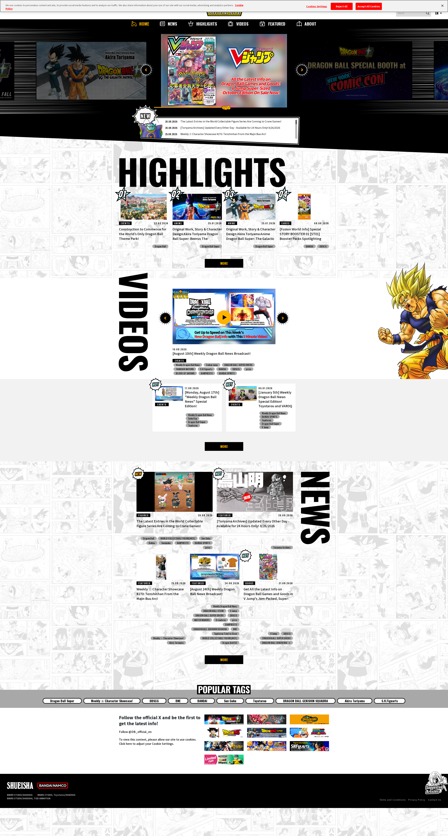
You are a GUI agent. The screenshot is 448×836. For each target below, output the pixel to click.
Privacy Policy (416, 799)
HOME (144, 23)
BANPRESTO (183, 543)
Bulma (152, 543)
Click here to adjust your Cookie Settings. (146, 743)
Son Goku (205, 538)
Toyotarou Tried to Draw (225, 633)
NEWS (172, 23)
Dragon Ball (160, 246)
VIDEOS (242, 23)
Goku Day (192, 418)
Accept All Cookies (369, 6)
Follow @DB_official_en (135, 732)
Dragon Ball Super (210, 246)
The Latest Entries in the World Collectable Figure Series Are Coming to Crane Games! (230, 121)
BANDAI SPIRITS (269, 416)
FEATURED (276, 23)
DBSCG (323, 246)
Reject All (341, 6)
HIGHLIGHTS (206, 23)
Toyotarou (193, 425)
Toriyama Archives (281, 547)
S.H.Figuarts (390, 701)
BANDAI (309, 246)
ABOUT (310, 23)
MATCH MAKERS (201, 620)
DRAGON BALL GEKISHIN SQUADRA (210, 629)
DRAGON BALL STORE (213, 611)
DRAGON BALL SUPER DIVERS (222, 369)
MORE (224, 263)
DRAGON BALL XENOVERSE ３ (256, 369)
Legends (210, 365)
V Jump (265, 427)
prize (259, 365)
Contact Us (434, 799)
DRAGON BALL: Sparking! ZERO (235, 365)
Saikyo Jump (181, 369)
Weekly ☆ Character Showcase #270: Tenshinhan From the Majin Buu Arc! (223, 134)
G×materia (221, 620)
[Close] (442, 5)
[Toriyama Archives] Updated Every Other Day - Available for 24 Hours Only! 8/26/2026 (230, 127)
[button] (146, 70)
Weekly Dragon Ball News (188, 365)
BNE (235, 629)
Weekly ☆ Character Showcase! (168, 638)
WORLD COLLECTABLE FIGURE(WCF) (177, 538)
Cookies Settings (316, 6)
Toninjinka (166, 543)
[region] (220, 129)
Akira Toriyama (176, 642)
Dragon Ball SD (229, 642)
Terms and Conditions (393, 799)
